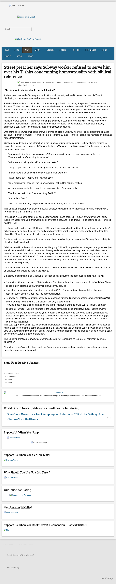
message (88, 117)
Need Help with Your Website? (20, 555)
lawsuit (17, 331)
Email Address (10, 377)
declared (104, 297)
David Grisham (11, 117)
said (58, 289)
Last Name (8, 383)
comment (38, 247)
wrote (21, 308)
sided (40, 325)
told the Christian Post (30, 103)
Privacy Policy (13, 567)
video (76, 106)
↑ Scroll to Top (106, 578)
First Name (8, 380)
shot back (98, 282)
